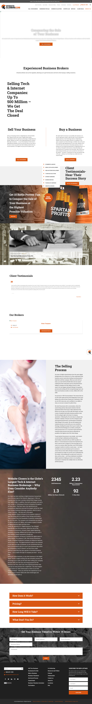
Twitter (8, 679)
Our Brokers (69, 4)
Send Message (15, 327)
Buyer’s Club (67, 8)
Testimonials (63, 4)
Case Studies (45, 4)
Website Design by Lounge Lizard (71, 701)
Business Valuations (56, 8)
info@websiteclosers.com (12, 674)
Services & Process (33, 678)
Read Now (13, 216)
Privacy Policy (44, 701)
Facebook (5, 679)
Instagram (14, 679)
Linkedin (11, 679)
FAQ (49, 685)
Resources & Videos (52, 4)
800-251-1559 (84, 4)
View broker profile (46, 330)
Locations (50, 683)
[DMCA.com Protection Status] (8, 683)
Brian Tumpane (46, 323)
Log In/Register (76, 4)
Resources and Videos (53, 671)
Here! (61, 1)
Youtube (18, 679)
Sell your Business (21, 159)
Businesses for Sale (33, 671)
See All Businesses (70, 159)
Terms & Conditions (36, 701)
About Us (50, 680)
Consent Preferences (59, 701)
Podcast (58, 4)
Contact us (88, 8)
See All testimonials (72, 183)
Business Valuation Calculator (36, 683)
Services (73, 8)
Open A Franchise (38, 4)
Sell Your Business (33, 8)
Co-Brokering (51, 668)
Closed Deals (80, 8)
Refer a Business (32, 673)
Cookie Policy (50, 701)
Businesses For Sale (45, 8)
